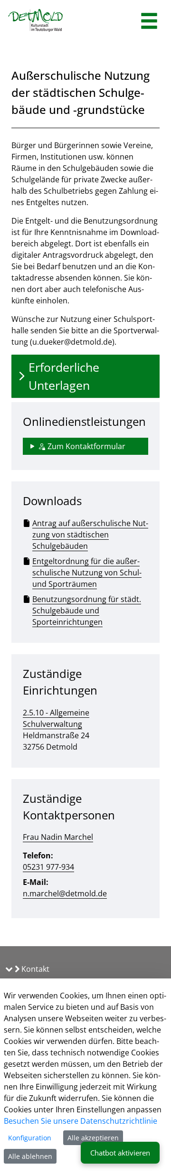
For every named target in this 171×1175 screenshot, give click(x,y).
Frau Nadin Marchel (58, 837)
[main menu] (149, 22)
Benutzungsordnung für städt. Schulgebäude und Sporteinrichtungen (86, 610)
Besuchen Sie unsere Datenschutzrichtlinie (80, 1121)
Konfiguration (29, 1137)
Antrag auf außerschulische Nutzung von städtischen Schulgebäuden (90, 534)
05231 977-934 (48, 867)
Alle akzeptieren (93, 1137)
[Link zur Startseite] (35, 21)
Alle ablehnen (30, 1156)
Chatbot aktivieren (120, 1152)
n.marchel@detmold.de (65, 893)
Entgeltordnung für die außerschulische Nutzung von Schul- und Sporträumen (87, 572)
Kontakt (34, 969)
